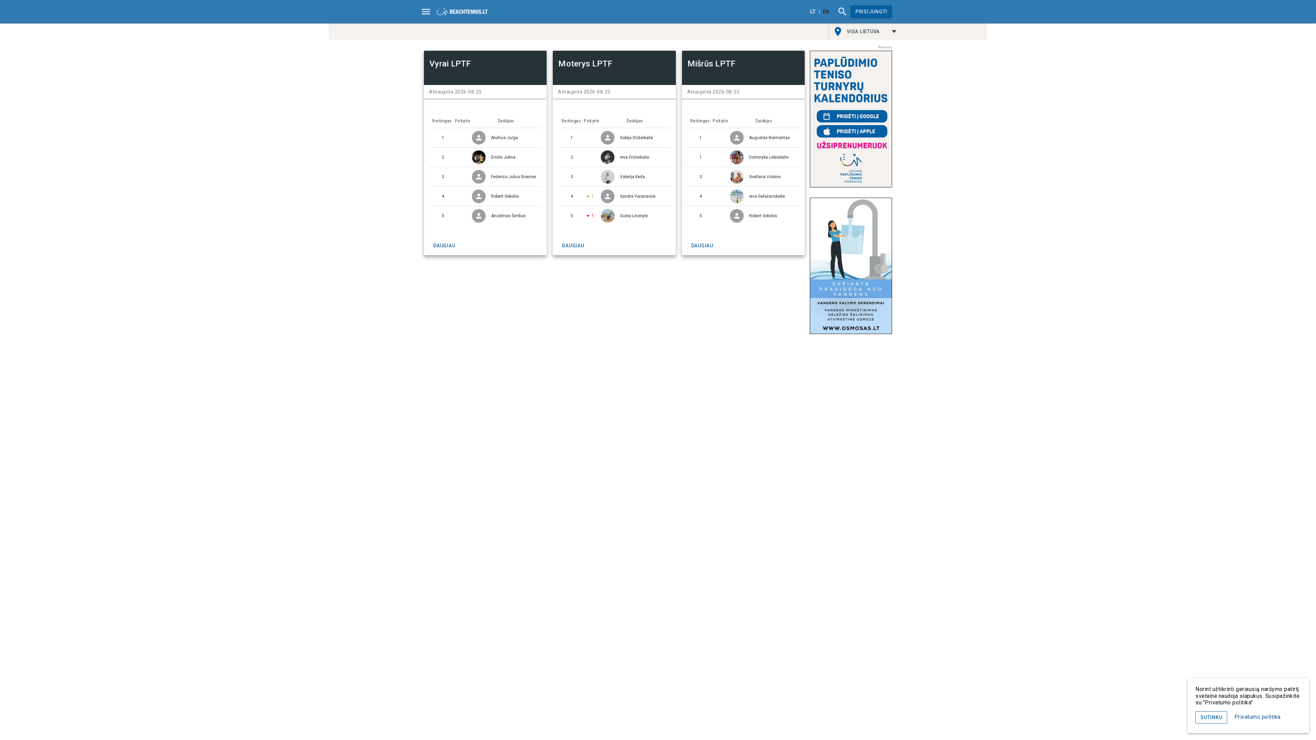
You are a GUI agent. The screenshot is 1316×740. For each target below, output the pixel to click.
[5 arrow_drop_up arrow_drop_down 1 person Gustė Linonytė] (614, 215)
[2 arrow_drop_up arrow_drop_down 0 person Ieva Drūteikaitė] (614, 157)
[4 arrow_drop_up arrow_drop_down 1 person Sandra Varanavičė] (614, 196)
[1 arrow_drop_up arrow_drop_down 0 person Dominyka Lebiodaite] (743, 157)
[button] (872, 31)
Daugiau (444, 245)
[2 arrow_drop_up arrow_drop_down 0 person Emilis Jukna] (485, 157)
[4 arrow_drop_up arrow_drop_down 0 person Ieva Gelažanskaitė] (743, 196)
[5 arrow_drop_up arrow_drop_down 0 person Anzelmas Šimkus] (485, 215)
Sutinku (1211, 717)
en (826, 11)
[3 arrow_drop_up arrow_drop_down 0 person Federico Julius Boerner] (485, 176)
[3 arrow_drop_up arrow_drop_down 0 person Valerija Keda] (614, 176)
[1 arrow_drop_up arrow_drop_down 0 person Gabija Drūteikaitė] (614, 137)
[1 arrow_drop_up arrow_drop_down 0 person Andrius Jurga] (485, 137)
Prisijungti (871, 11)
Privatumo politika (1257, 717)
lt (813, 11)
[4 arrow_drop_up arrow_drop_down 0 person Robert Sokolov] (485, 196)
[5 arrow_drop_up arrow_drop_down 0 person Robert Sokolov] (743, 215)
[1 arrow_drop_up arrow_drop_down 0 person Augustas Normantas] (743, 137)
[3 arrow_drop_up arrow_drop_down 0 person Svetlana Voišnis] (743, 176)
